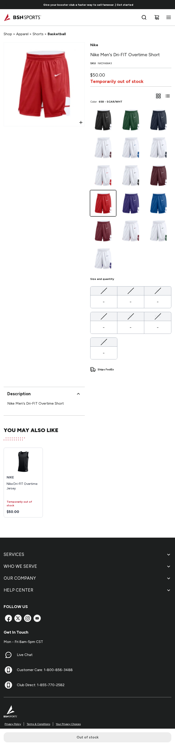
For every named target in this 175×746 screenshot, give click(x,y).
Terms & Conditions (38, 724)
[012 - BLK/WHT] (103, 120)
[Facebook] (8, 618)
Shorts (38, 34)
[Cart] (156, 17)
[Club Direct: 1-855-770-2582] (8, 685)
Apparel (22, 34)
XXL (157, 316)
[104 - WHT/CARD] (131, 231)
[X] (18, 618)
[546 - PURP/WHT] (131, 203)
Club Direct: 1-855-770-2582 (40, 685)
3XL (104, 342)
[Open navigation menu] (167, 17)
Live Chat (25, 655)
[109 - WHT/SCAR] (103, 175)
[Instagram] (27, 618)
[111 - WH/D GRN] (158, 231)
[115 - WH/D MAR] (103, 148)
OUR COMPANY (20, 578)
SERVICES (14, 554)
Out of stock (88, 737)
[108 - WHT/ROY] (131, 148)
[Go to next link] (170, 4)
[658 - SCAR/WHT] (103, 203)
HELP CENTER (18, 590)
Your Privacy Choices (68, 724)
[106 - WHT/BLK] (131, 175)
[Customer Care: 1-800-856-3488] (8, 670)
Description (19, 393)
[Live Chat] (8, 655)
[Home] (22, 17)
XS (104, 291)
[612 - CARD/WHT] (103, 231)
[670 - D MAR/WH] (158, 175)
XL (131, 316)
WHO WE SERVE (20, 566)
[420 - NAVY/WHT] (158, 120)
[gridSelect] (158, 96)
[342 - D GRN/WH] (131, 120)
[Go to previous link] (6, 4)
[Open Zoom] (81, 122)
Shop (8, 34)
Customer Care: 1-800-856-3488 (45, 670)
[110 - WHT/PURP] (103, 259)
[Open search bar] (144, 17)
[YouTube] (37, 618)
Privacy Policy (13, 724)
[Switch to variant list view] (167, 96)
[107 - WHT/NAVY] (158, 148)
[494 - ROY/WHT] (158, 203)
